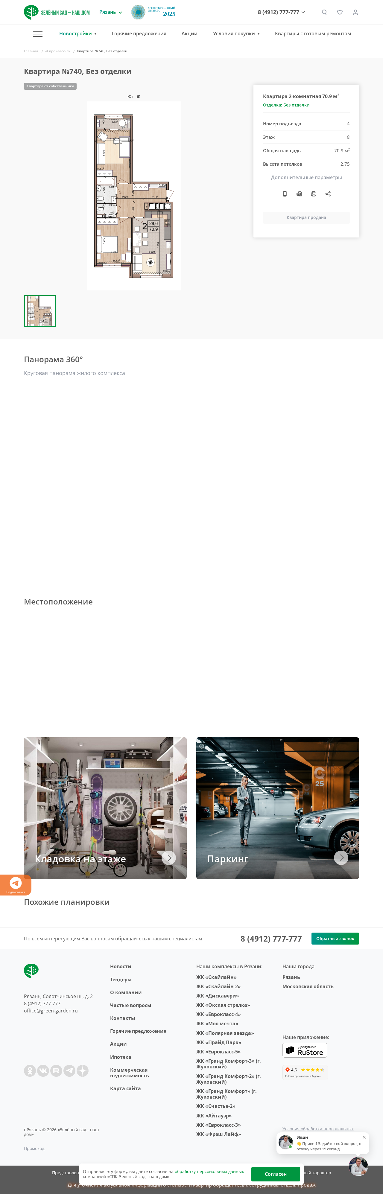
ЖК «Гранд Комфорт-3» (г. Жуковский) (228, 1064)
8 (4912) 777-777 (278, 12)
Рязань (291, 977)
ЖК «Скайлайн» (216, 977)
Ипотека (120, 1057)
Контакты (122, 1018)
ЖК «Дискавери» (217, 995)
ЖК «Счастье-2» (215, 1106)
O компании (126, 992)
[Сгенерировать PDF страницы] (299, 194)
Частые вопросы (130, 1005)
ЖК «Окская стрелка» (223, 1005)
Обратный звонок (335, 938)
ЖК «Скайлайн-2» (218, 986)
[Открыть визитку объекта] (285, 194)
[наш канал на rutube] (56, 1071)
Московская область (308, 986)
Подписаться (15, 892)
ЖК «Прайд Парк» (218, 1042)
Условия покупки (234, 33)
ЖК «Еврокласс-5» (218, 1051)
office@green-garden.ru (51, 1010)
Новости (120, 966)
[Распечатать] (313, 194)
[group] (134, 195)
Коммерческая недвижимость (129, 1073)
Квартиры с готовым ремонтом (313, 33)
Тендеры (121, 979)
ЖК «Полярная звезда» (225, 1033)
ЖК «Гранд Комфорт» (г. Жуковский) (226, 1094)
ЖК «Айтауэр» (214, 1115)
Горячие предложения (139, 33)
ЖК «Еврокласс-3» (218, 1125)
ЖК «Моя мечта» (217, 1023)
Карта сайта (125, 1088)
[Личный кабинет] (355, 12)
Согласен (276, 1174)
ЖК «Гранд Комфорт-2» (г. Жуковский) (228, 1079)
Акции (189, 33)
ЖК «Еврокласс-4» (218, 1014)
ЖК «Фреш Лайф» (218, 1134)
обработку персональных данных (209, 1171)
